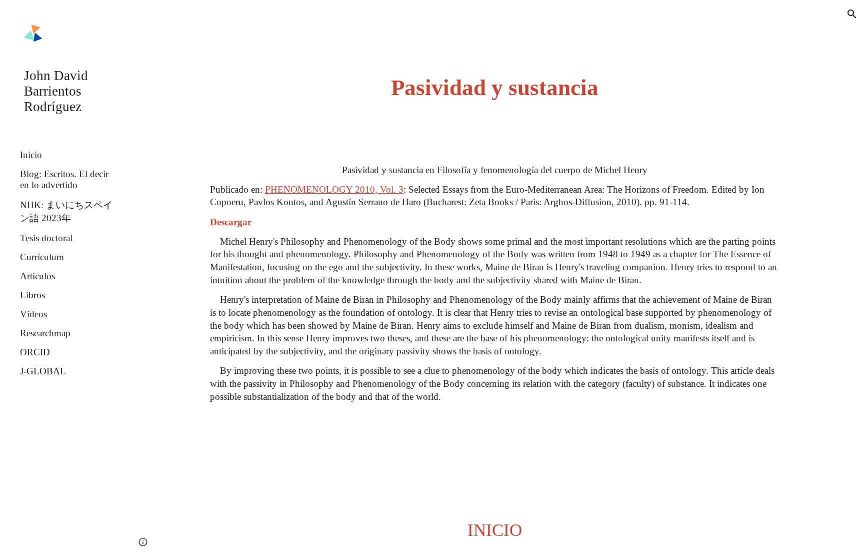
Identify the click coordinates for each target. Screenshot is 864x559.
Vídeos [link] (33, 314)
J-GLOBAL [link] (43, 371)
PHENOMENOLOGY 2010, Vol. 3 (334, 189)
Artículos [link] (37, 276)
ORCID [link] (35, 352)
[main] (494, 88)
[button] (852, 14)
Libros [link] (32, 295)
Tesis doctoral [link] (46, 238)
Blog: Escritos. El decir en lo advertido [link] (64, 179)
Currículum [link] (42, 257)
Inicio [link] (31, 155)
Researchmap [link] (45, 333)
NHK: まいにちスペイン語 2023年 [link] (66, 211)
